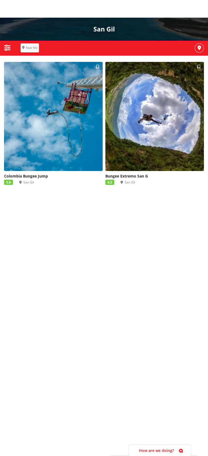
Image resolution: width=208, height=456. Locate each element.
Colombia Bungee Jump (26, 176)
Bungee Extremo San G (126, 176)
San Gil (28, 182)
